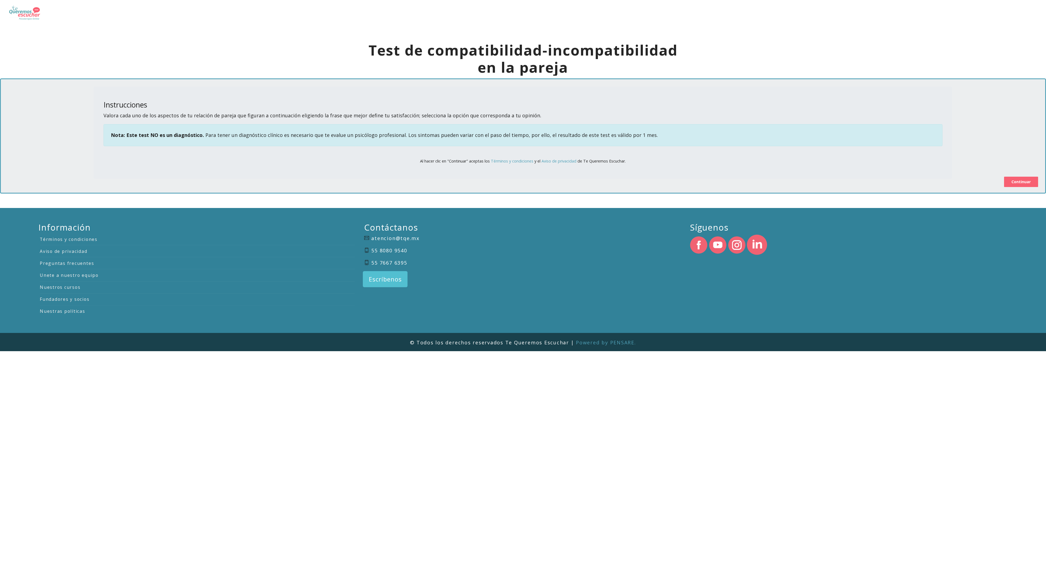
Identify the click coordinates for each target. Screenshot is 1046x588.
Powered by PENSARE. (606, 342)
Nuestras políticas (62, 311)
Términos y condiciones (512, 161)
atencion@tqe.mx (395, 238)
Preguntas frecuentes (67, 263)
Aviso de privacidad (559, 161)
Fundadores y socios (64, 299)
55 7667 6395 (389, 262)
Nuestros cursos (60, 287)
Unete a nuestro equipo (69, 275)
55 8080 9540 (389, 250)
